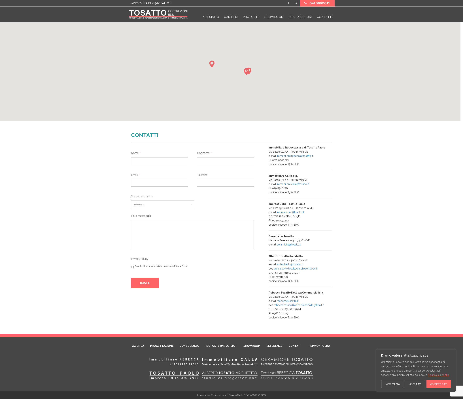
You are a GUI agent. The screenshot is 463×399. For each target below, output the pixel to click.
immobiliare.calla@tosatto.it (293, 184)
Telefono (202, 174)
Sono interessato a (142, 196)
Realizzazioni (300, 17)
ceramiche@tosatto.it (289, 244)
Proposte (251, 17)
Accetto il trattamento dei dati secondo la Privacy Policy (161, 266)
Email (135, 174)
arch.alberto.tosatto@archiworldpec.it (295, 268)
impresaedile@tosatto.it (290, 212)
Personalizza (392, 384)
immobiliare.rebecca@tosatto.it (295, 155)
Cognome (204, 153)
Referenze (274, 345)
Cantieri (231, 17)
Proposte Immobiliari (221, 345)
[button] (247, 73)
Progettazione (162, 345)
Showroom (251, 345)
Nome (136, 153)
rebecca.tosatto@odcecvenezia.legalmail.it (299, 305)
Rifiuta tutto (415, 384)
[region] (416, 371)
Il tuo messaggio (141, 215)
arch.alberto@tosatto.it (290, 264)
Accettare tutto (438, 384)
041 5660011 (319, 3)
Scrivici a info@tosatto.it (152, 3)
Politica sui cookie (438, 375)
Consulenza (189, 345)
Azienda (138, 345)
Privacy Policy (139, 258)
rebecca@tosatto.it (287, 300)
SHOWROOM (274, 17)
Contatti (324, 17)
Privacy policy (320, 345)
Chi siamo (211, 17)
